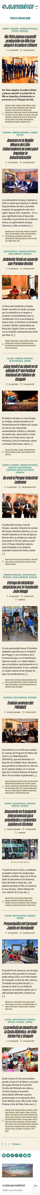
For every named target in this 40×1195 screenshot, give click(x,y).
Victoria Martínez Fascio (22, 793)
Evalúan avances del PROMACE (20, 704)
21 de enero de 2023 (28, 384)
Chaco (17, 1112)
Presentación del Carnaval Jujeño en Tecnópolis (20, 925)
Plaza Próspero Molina (24, 1124)
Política (20, 135)
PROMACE (24, 790)
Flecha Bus (20, 900)
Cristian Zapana (9, 1004)
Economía (14, 28)
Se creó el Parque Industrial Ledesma (20, 479)
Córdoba (15, 450)
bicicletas (17, 680)
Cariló (12, 1110)
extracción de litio (17, 110)
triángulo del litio (25, 122)
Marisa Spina (11, 788)
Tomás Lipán (8, 1009)
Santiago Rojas (32, 790)
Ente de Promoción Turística (29, 1117)
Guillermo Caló (27, 110)
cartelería (29, 1110)
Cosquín (20, 450)
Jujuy (13, 115)
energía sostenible (30, 234)
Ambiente (7, 341)
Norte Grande (8, 1124)
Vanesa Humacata (10, 793)
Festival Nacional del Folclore (13, 1119)
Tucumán (7, 1129)
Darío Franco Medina (14, 712)
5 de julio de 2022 (28, 596)
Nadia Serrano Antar (30, 1122)
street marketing (30, 1126)
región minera (12, 241)
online (27, 903)
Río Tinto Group (31, 117)
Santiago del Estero (19, 1126)
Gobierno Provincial (29, 28)
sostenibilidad (9, 122)
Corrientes (33, 1112)
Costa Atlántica (14, 1115)
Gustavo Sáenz (27, 236)
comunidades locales (23, 108)
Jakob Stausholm (33, 112)
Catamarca (27, 231)
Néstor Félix (19, 788)
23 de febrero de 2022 (28, 933)
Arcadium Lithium (10, 105)
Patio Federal (13, 1006)
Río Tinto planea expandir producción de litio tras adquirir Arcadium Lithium (20, 40)
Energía (22, 234)
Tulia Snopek (18, 687)
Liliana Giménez (14, 786)
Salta (18, 241)
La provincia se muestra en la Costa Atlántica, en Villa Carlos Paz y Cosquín (20, 1031)
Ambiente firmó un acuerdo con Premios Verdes (20, 261)
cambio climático (24, 341)
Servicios (15, 806)
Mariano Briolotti (30, 345)
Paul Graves (27, 115)
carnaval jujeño (17, 1002)
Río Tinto (24, 117)
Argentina (18, 105)
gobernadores (19, 236)
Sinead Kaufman (28, 119)
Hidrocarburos (9, 112)
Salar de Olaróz (19, 119)
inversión (24, 112)
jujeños (26, 900)
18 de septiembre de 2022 (28, 487)
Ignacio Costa (17, 112)
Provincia (24, 31)
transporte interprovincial (19, 905)
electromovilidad (14, 234)
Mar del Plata (12, 1122)
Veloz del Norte (31, 905)
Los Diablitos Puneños (28, 1004)
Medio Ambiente (15, 254)
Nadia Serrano (20, 1122)
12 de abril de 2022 (30, 829)
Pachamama (27, 452)
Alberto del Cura (9, 680)
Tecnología (17, 122)
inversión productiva (21, 238)
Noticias (15, 31)
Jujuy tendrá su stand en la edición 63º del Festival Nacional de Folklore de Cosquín (20, 372)
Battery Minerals (26, 105)
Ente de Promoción (15, 1117)
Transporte (8, 905)
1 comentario (21, 600)
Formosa (24, 1119)
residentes (33, 903)
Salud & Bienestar (20, 577)
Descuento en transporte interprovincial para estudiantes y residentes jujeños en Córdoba (20, 817)
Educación (8, 697)
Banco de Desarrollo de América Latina (16, 781)
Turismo (27, 361)
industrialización (9, 238)
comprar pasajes (27, 898)
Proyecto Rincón (16, 117)
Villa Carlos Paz (27, 1129)
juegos (29, 1119)
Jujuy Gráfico (14, 50)
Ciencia (32, 1002)
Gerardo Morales (9, 236)
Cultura (10, 358)
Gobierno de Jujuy (15, 452)
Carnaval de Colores (20, 1110)
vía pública (19, 1129)
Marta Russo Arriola (28, 684)
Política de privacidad (12, 1190)
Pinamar (15, 1124)
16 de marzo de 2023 (28, 269)
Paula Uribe (34, 115)
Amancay (7, 1110)
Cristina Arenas (9, 343)
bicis (35, 680)
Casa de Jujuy (12, 108)
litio (17, 115)
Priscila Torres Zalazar (11, 348)
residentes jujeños (23, 1006)
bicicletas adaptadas (27, 680)
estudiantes (13, 900)
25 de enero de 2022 (28, 1041)
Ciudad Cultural (17, 682)
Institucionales (10, 251)
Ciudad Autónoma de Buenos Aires (14, 783)
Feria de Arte (17, 1004)
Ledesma (6, 465)
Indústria (13, 467)
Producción (8, 117)
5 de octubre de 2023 (28, 162)
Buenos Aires (14, 341)
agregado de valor (10, 231)
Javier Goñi (34, 559)
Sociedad (33, 577)
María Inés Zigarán (20, 345)
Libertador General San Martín (20, 470)
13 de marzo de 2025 (28, 50)
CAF (28, 781)
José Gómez (8, 115)
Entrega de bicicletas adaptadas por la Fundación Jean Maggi (20, 586)
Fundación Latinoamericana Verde (23, 343)
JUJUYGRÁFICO (17, 1185)
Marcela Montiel (24, 786)
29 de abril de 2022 (30, 712)
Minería (5, 28)
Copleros (22, 1112)
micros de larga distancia (18, 903)
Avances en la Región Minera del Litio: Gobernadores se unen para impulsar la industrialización (20, 149)
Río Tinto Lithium (9, 119)
